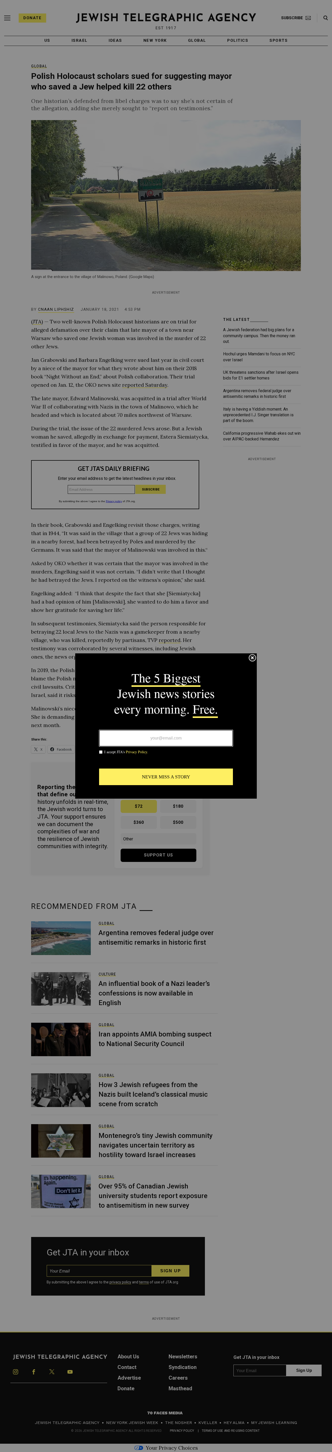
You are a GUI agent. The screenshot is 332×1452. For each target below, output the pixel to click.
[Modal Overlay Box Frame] (166, 726)
